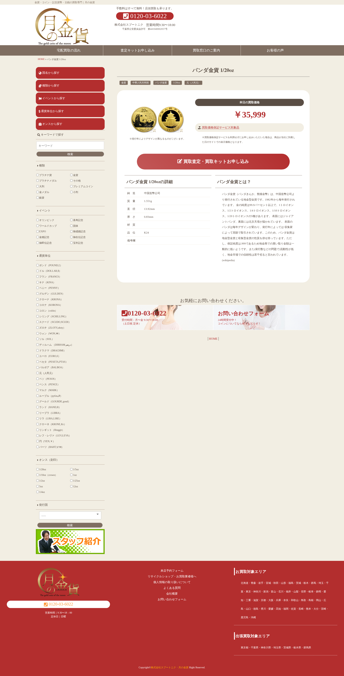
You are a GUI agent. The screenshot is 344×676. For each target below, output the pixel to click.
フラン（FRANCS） (50, 276)
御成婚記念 (79, 231)
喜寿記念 (78, 220)
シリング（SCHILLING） (53, 316)
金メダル (44, 192)
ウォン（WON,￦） (50, 333)
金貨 (123, 82)
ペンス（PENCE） (49, 384)
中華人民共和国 (140, 82)
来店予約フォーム (172, 570)
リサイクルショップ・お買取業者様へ (172, 576)
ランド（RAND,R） (50, 407)
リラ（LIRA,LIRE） (50, 418)
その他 (77, 180)
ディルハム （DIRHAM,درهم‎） (56, 344)
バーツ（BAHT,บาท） (51, 447)
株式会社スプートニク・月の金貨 (169, 667)
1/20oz (176, 82)
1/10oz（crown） (48, 475)
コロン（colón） (48, 310)
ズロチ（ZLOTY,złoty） (52, 327)
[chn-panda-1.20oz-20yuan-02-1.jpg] (170, 119)
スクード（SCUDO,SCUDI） (55, 322)
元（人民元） (193, 82)
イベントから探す (53, 98)
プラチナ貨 (45, 175)
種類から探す (50, 85)
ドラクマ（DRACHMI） (52, 350)
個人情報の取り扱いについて (172, 582)
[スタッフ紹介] (70, 543)
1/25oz (76, 480)
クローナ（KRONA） (51, 299)
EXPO (42, 231)
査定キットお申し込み (138, 50)
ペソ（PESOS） (48, 378)
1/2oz (42, 480)
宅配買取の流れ (69, 50)
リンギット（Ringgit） (51, 429)
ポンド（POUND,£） (50, 265)
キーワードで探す (52, 134)
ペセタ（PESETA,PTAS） (53, 361)
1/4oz (42, 492)
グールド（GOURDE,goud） (54, 401)
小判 (75, 192)
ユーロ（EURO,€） (50, 356)
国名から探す (50, 72)
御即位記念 (45, 242)
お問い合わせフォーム (172, 599)
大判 (41, 186)
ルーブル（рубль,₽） (51, 395)
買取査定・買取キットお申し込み (215, 161)
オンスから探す (52, 123)
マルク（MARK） (49, 390)
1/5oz (76, 469)
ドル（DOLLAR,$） (50, 270)
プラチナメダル (48, 180)
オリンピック (46, 220)
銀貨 (41, 197)
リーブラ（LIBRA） (50, 412)
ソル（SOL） (46, 339)
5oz (41, 486)
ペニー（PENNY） (49, 287)
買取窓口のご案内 (206, 50)
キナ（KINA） (47, 282)
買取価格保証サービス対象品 (220, 127)
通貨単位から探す (52, 111)
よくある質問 (172, 587)
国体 (75, 225)
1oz (75, 475)
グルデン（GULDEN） (52, 293)
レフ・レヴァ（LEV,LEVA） (55, 435)
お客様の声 (275, 50)
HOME (213, 338)
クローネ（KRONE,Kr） (52, 424)
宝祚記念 (78, 242)
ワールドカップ (48, 225)
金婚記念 (44, 237)
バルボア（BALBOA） (51, 367)
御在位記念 (79, 237)
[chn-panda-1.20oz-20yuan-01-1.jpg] (144, 119)
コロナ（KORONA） (50, 304)
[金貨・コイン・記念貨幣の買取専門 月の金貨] (61, 24)
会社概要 (172, 593)
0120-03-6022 (148, 16)
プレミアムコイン (83, 186)
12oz (75, 486)
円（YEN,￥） (47, 441)
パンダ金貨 (161, 82)
